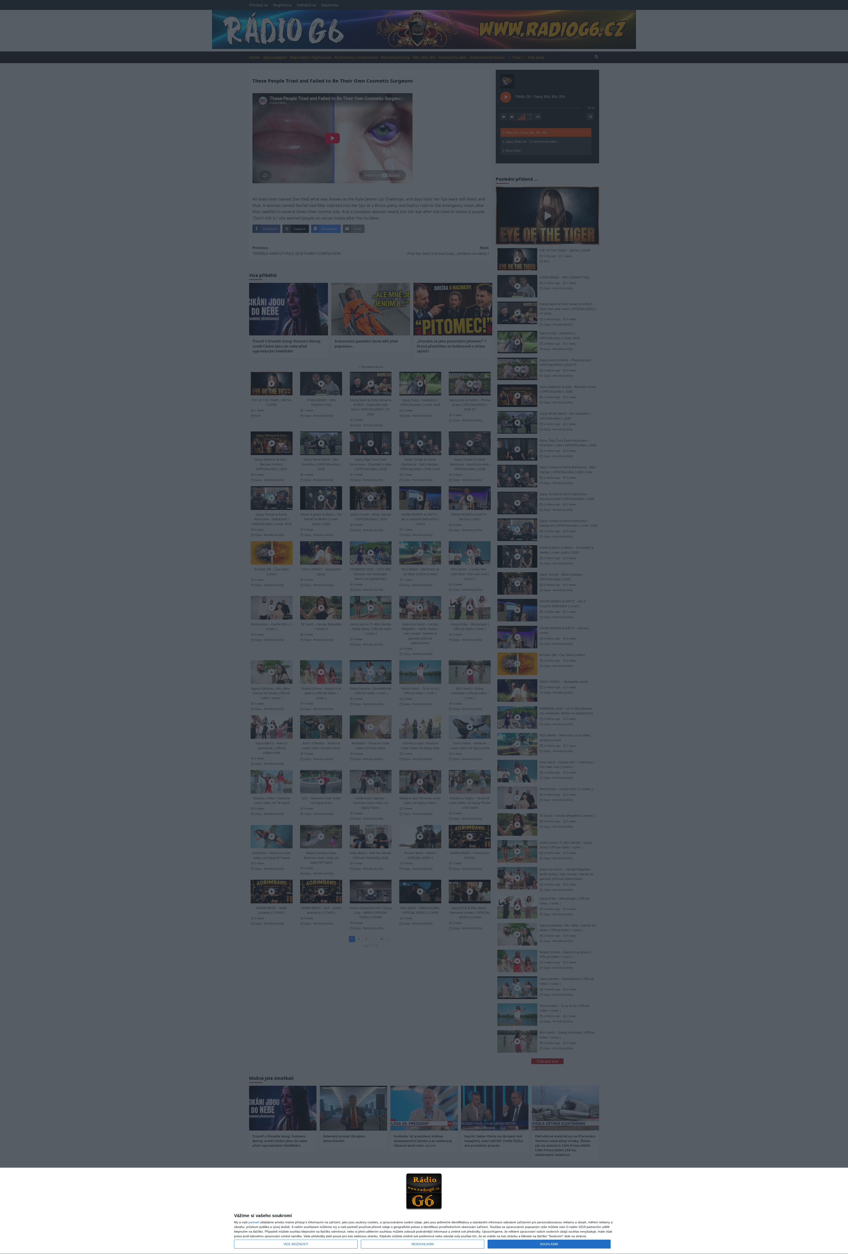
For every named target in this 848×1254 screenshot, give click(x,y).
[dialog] (424, 1211)
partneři (253, 1222)
